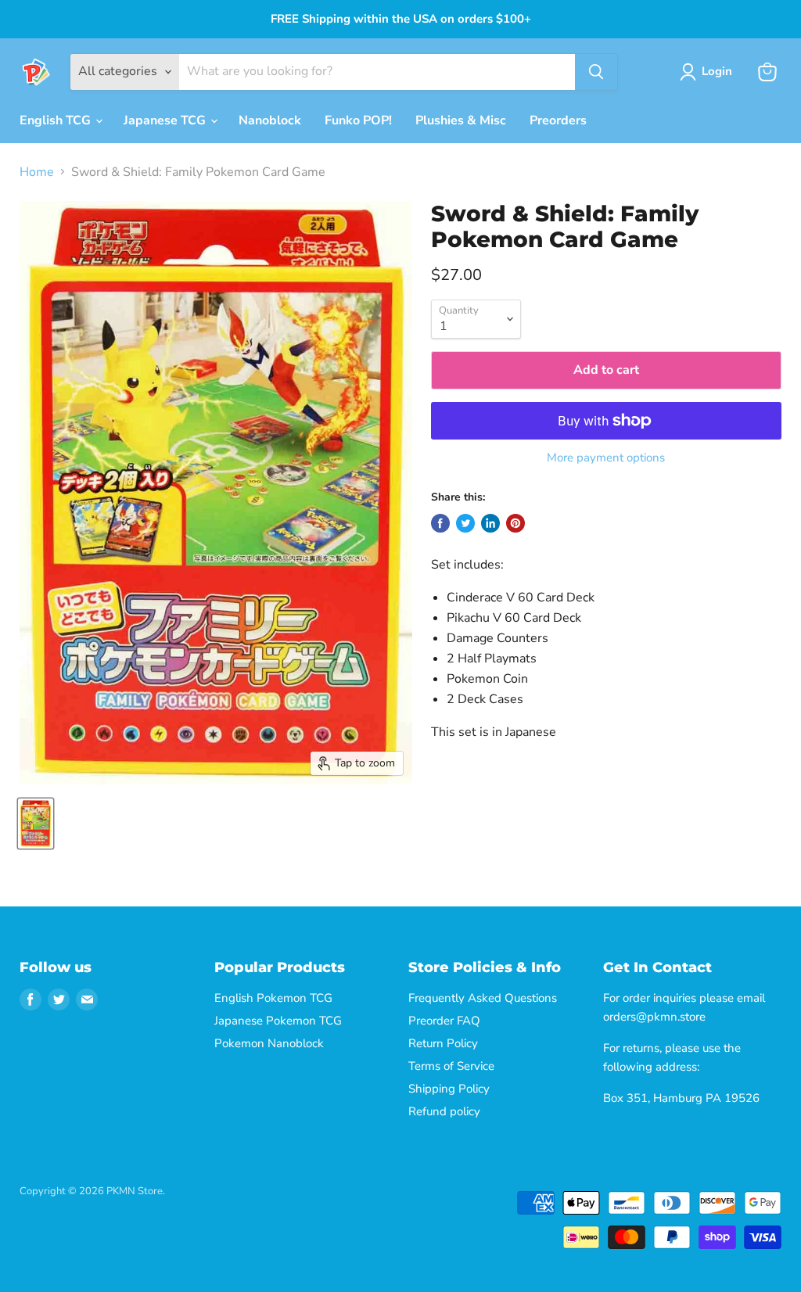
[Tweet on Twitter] (465, 523)
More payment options (606, 458)
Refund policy (444, 1111)
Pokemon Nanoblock (269, 1043)
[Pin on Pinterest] (515, 523)
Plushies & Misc (460, 120)
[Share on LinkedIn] (490, 523)
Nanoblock (270, 120)
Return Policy (443, 1043)
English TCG (57, 120)
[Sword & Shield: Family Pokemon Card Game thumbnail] (35, 824)
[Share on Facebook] (440, 523)
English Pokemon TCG (273, 998)
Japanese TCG (166, 120)
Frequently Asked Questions (482, 998)
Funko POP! (358, 120)
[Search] (596, 72)
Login (717, 71)
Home (37, 172)
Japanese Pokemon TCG (278, 1020)
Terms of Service (451, 1066)
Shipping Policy (449, 1088)
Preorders (558, 120)
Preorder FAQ (444, 1020)
